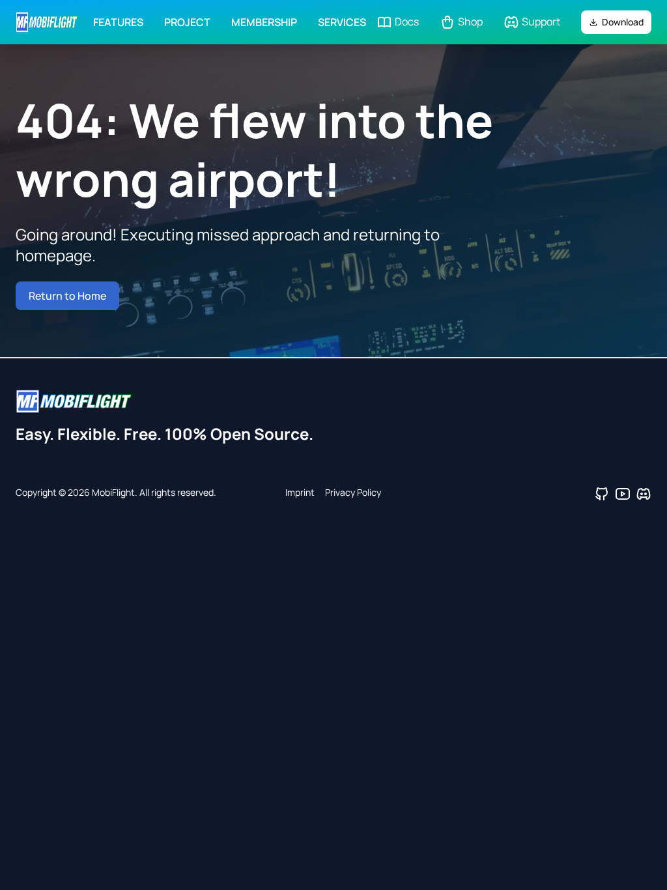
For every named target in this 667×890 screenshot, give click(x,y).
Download (623, 22)
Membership (264, 22)
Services (342, 22)
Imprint (300, 492)
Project (187, 22)
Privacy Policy (353, 492)
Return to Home (67, 296)
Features (118, 22)
